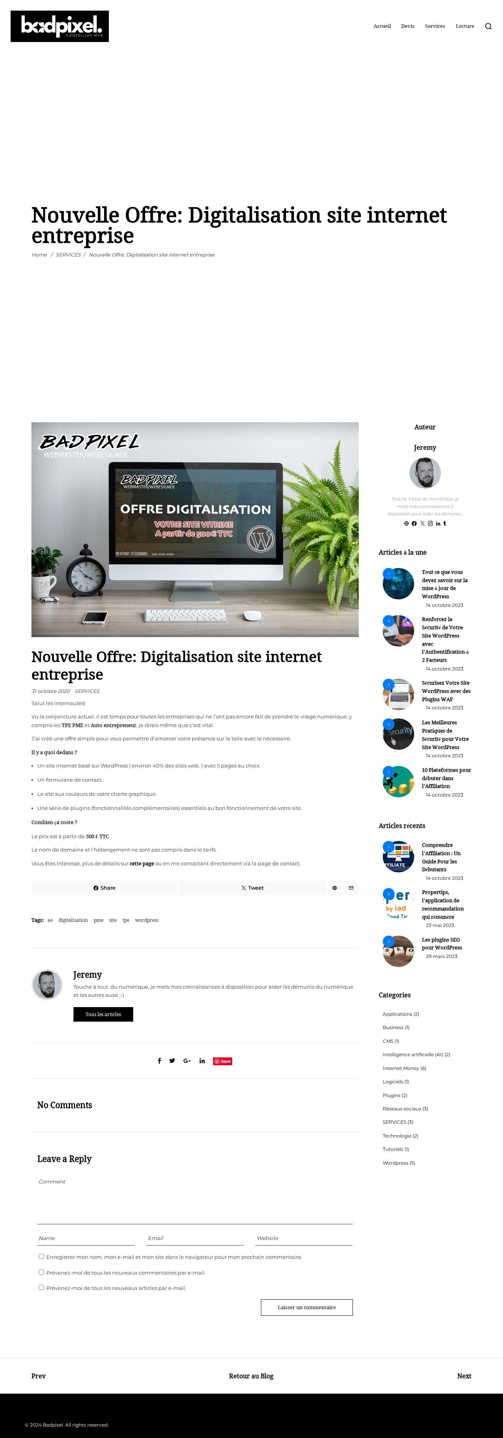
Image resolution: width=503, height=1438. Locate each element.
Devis (408, 26)
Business (393, 1027)
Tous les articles (103, 1014)
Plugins (391, 1095)
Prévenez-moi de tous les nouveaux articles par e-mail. (116, 1288)
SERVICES (68, 255)
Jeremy (87, 974)
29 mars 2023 (441, 956)
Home (39, 255)
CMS (388, 1041)
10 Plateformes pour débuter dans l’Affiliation (446, 778)
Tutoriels (393, 1149)
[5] (398, 796)
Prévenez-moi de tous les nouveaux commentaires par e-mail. (126, 1273)
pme (98, 920)
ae (50, 920)
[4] (398, 748)
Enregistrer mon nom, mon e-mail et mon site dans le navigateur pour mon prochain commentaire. (174, 1257)
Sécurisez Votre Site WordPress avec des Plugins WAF (446, 691)
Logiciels (393, 1081)
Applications (397, 1014)
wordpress (146, 920)
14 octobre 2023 (444, 605)
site (113, 920)
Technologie (397, 1136)
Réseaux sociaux (402, 1109)
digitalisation (73, 920)
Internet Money (401, 1068)
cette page (142, 863)
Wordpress (395, 1163)
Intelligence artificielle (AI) (413, 1054)
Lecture (465, 26)
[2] (398, 645)
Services (435, 26)
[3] (398, 708)
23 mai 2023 (440, 925)
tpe (126, 920)
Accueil (382, 26)
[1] (398, 598)
